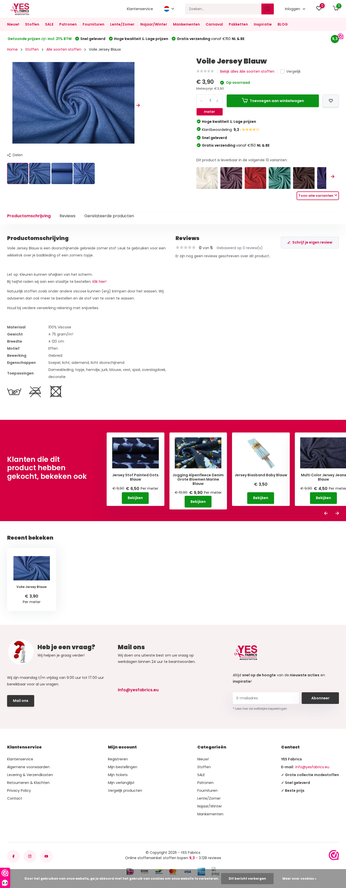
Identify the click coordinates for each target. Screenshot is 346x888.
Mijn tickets (118, 774)
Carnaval (214, 24)
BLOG (283, 24)
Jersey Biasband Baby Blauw (261, 475)
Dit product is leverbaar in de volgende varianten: (241, 160)
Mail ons (20, 700)
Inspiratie (263, 24)
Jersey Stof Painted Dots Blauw (135, 477)
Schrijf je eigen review (312, 242)
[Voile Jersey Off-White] (207, 178)
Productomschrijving (29, 216)
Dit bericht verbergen (247, 878)
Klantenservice (140, 8)
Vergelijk (293, 71)
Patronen (68, 24)
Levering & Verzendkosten (30, 774)
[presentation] (9, 105)
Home (12, 49)
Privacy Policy (19, 790)
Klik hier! (99, 281)
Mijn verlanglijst (121, 782)
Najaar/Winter (153, 24)
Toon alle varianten (315, 195)
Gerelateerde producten (109, 216)
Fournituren (93, 24)
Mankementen (186, 24)
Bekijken (135, 497)
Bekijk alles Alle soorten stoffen (247, 71)
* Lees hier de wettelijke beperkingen (260, 708)
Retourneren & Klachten (28, 782)
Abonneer (320, 698)
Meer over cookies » (299, 878)
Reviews (67, 216)
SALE (49, 24)
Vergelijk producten (125, 790)
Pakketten (238, 24)
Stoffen (32, 24)
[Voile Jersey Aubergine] (304, 178)
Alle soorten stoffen (63, 49)
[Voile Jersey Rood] (255, 178)
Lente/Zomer (122, 24)
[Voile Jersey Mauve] (231, 178)
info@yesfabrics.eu (138, 690)
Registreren (118, 759)
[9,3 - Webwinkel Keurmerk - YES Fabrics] (334, 855)
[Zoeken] (267, 9)
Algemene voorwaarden (28, 766)
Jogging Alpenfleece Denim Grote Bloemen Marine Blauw (198, 479)
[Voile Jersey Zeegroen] (280, 178)
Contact (14, 798)
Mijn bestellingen (122, 766)
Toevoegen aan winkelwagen (277, 100)
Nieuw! (13, 24)
